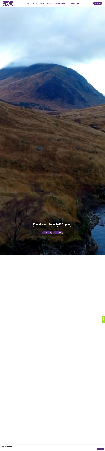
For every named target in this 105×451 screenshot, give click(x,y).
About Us (35, 3)
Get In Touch (97, 3)
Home (28, 3)
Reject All (93, 448)
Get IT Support (47, 232)
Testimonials (72, 3)
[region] (52, 448)
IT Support (41, 3)
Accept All (100, 448)
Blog (78, 3)
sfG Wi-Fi (49, 3)
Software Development (60, 3)
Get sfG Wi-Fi (58, 232)
